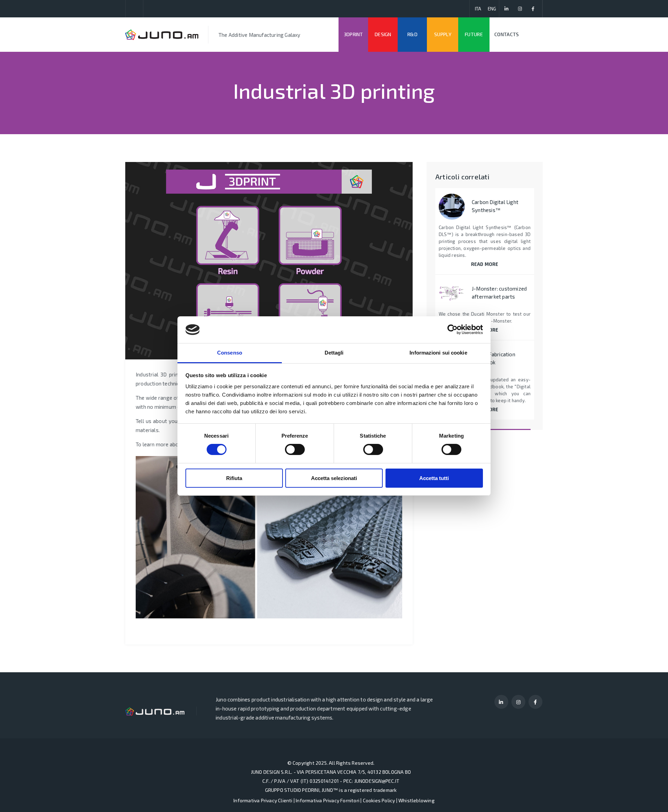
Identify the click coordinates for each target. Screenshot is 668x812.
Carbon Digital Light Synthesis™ (495, 206)
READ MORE (485, 264)
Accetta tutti (434, 478)
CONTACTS (506, 34)
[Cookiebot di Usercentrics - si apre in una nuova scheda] (452, 329)
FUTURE (474, 34)
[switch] (295, 449)
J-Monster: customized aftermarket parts (499, 292)
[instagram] (520, 8)
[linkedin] (507, 8)
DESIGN (383, 34)
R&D (412, 34)
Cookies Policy (379, 800)
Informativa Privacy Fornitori (327, 800)
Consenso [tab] (229, 353)
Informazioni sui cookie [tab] (438, 353)
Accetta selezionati (334, 478)
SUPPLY (442, 34)
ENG (492, 8)
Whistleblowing (416, 800)
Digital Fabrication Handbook (493, 358)
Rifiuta (234, 478)
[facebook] (533, 8)
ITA (478, 8)
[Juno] (161, 34)
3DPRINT (353, 34)
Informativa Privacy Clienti (262, 800)
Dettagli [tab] (334, 353)
